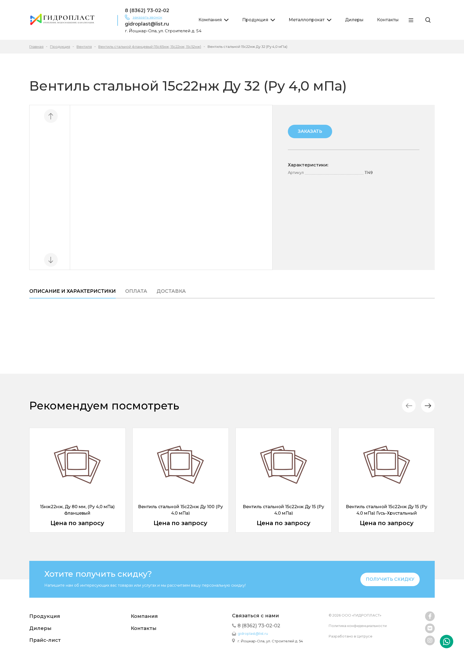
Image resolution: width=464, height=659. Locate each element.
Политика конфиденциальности (358, 626)
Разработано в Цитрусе (350, 636)
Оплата (136, 291)
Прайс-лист (45, 640)
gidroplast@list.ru (147, 24)
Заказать (310, 131)
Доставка (171, 291)
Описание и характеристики (72, 291)
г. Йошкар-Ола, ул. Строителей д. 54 (270, 641)
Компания (210, 19)
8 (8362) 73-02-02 (147, 10)
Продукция (255, 19)
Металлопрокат (307, 19)
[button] (428, 405)
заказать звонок (147, 17)
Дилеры (354, 19)
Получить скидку (390, 579)
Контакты (388, 19)
